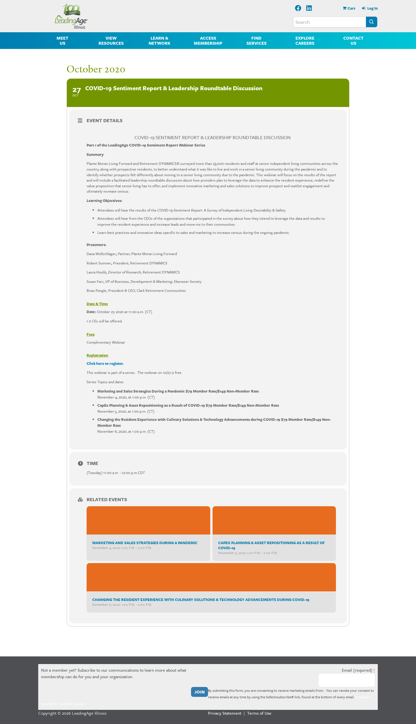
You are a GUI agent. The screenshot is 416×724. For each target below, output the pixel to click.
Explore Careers (304, 40)
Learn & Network (159, 40)
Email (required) (358, 670)
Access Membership (208, 40)
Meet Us (62, 40)
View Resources (111, 40)
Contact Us (353, 40)
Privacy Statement (224, 713)
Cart (351, 8)
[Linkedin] (309, 8)
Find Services (256, 40)
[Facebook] (298, 8)
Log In (372, 8)
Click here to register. (105, 363)
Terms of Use (259, 713)
